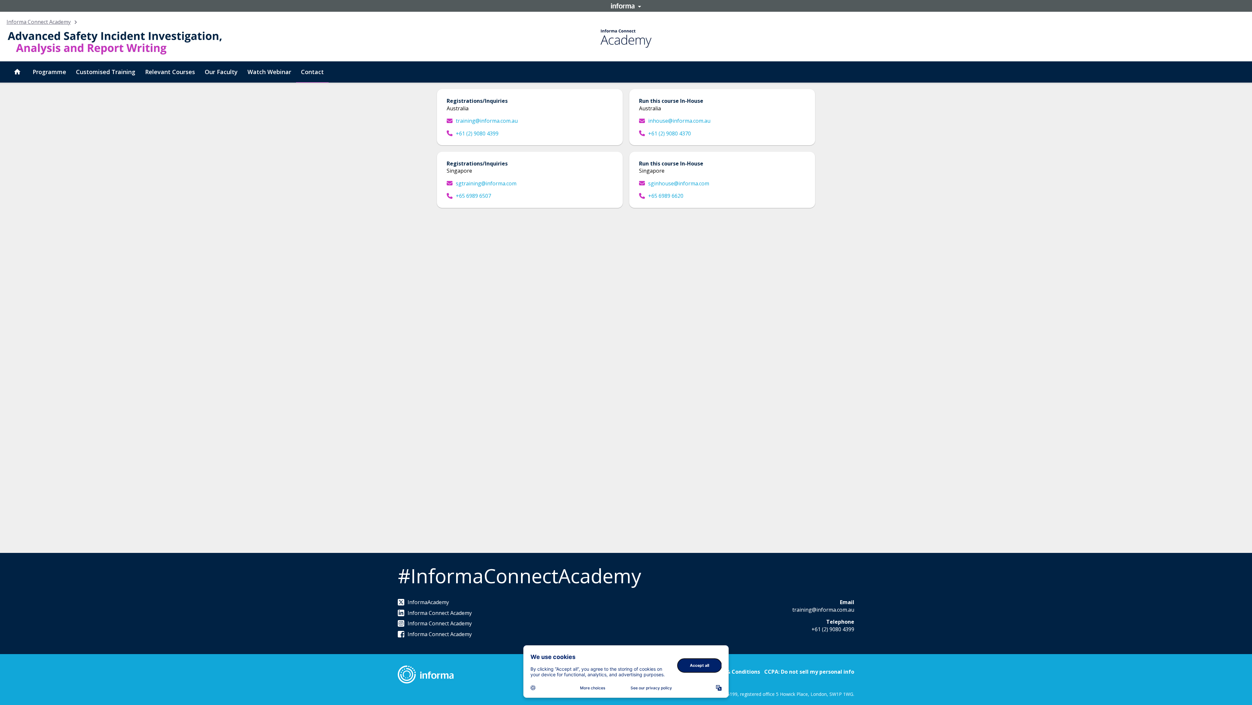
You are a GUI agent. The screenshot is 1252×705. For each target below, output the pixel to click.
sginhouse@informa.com (678, 183)
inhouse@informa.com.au (679, 120)
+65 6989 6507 (473, 195)
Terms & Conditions (734, 671)
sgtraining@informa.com (486, 183)
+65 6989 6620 (665, 195)
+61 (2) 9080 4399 (477, 133)
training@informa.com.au (487, 120)
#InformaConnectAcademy (519, 575)
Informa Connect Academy (39, 21)
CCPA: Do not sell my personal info (809, 671)
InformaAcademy (428, 602)
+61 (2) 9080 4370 (669, 133)
